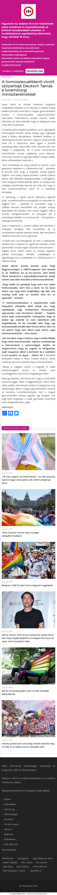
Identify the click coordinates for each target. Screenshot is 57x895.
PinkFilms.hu (7, 782)
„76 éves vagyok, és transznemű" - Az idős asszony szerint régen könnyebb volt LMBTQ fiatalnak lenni (28, 479)
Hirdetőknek (9, 839)
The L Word (26, 862)
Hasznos (8, 829)
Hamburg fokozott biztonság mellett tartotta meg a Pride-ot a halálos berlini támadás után (28, 745)
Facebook (8, 819)
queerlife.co (35, 870)
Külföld (6, 77)
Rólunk (7, 799)
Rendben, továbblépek (13, 71)
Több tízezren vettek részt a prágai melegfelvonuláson (20, 534)
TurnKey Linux (41, 894)
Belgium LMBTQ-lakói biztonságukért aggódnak (27, 585)
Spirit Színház (22, 866)
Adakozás (8, 834)
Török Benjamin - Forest (13, 870)
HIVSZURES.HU (40, 866)
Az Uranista (41, 862)
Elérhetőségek (10, 814)
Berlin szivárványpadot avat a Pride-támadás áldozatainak (25, 692)
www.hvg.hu (7, 407)
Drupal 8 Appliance (17, 894)
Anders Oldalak (10, 862)
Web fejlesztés (11, 844)
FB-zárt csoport (11, 824)
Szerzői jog (9, 809)
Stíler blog (7, 866)
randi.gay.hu (30, 790)
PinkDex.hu (27, 885)
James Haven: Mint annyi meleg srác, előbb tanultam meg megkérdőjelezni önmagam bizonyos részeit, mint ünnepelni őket (28, 638)
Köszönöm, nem (35, 71)
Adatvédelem (10, 804)
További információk (11, 64)
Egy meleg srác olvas (43, 858)
